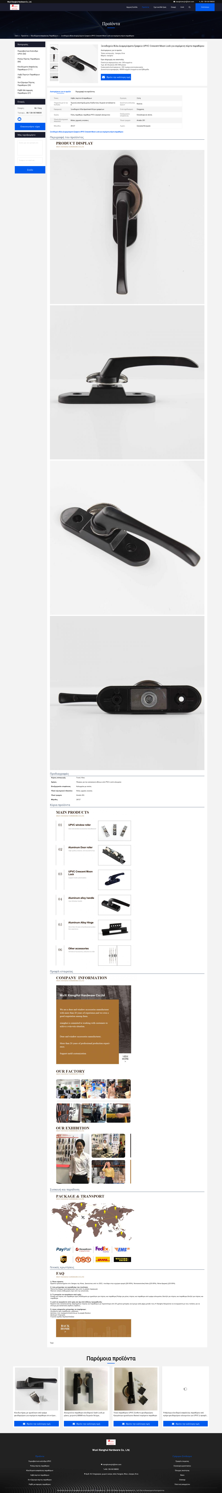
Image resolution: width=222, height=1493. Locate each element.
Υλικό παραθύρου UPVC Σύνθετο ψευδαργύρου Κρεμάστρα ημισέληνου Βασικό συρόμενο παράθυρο (85, 1414)
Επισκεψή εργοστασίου (182, 1466)
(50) (28, 52)
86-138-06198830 (208, 2)
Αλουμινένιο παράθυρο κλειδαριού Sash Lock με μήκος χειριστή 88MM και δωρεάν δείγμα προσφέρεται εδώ (34, 1414)
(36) (29, 76)
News (182, 1475)
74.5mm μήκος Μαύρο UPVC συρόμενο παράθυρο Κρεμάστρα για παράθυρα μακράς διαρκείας (184, 1414)
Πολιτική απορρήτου (182, 1484)
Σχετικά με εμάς (160, 7)
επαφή (173, 7)
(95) (29, 60)
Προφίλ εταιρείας (182, 1461)
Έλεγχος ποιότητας (182, 1470)
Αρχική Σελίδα (131, 7)
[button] (17, 1394)
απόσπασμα (205, 7)
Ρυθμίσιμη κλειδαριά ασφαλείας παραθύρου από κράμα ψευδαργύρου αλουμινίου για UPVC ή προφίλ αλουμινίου (135, 1414)
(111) (28, 68)
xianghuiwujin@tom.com (185, 2)
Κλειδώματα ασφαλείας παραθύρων (44, 36)
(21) (25, 91)
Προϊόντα (145, 7)
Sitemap (182, 1480)
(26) (26, 83)
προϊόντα (24, 36)
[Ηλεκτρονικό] (19, 119)
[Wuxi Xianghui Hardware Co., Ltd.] (14, 7)
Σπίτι (17, 36)
